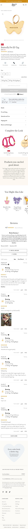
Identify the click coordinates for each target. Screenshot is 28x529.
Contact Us (17, 513)
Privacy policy (23, 525)
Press (3, 515)
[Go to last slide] (1, 1)
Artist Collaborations (6, 511)
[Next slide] (27, 1)
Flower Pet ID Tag (11, 341)
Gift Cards (17, 501)
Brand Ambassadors (6, 508)
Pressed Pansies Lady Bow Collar (17, 208)
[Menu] (1, 5)
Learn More (14, 102)
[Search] (23, 5)
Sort (15, 259)
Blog (3, 517)
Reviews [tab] (4, 246)
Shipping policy (15, 527)
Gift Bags (17, 504)
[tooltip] (18, 233)
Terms (11, 487)
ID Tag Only (4, 80)
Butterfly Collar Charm (7, 208)
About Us (4, 501)
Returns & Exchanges (19, 508)
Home (2, 10)
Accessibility (22, 527)
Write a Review (17, 251)
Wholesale (4, 513)
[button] (26, 5)
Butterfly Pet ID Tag (9, 302)
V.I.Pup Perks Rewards (6, 506)
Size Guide (17, 511)
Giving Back (4, 504)
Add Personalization (14, 85)
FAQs (16, 506)
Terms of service (7, 527)
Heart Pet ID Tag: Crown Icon (12, 270)
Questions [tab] (13, 246)
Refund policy (16, 525)
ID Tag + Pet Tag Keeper (14, 80)
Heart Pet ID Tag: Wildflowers (12, 416)
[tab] (24, 148)
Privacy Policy (7, 487)
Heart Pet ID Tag (11, 364)
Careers (3, 520)
